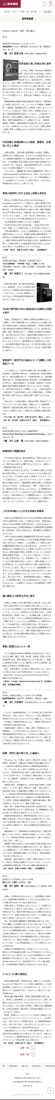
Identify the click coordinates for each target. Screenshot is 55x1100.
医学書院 (10, 4)
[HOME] (4, 1066)
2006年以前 (36, 1066)
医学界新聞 (13, 1066)
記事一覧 (24, 1066)
